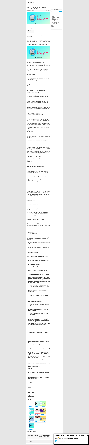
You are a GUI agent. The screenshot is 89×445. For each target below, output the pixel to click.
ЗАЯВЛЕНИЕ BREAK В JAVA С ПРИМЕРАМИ (33, 435)
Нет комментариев (48, 10)
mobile (53, 18)
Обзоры (30, 431)
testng (58, 22)
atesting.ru (30, 2)
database (53, 15)
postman (58, 19)
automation (54, 14)
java (52, 17)
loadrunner (60, 17)
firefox (54, 16)
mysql (55, 18)
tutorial (57, 23)
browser (58, 14)
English (52, 26)
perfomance (54, 19)
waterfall (60, 23)
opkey (56, 18)
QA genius (30, 10)
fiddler (52, 16)
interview (59, 16)
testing (35, 431)
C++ (51, 25)
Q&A (33, 431)
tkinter (55, 23)
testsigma (53, 23)
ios (60, 16)
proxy (59, 19)
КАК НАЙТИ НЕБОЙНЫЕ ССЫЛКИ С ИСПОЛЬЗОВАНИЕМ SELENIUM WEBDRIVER (44, 436)
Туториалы (52, 32)
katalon (57, 17)
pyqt (60, 19)
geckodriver (56, 16)
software (53, 22)
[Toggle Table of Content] (32, 30)
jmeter (54, 17)
